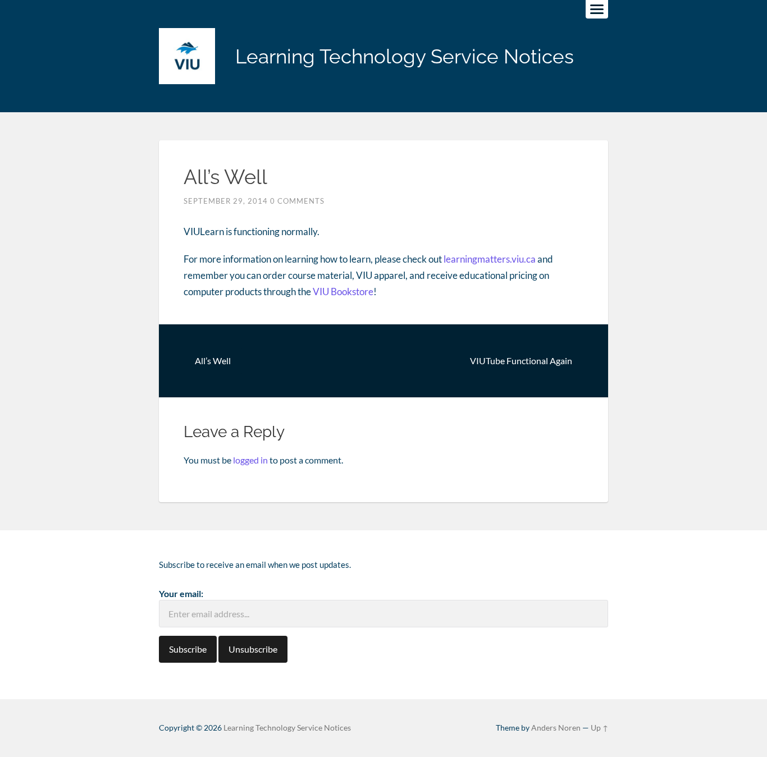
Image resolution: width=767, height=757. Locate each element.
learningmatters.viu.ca (490, 259)
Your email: (181, 593)
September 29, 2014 (226, 200)
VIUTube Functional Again (521, 360)
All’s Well (213, 360)
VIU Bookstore (343, 291)
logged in (250, 460)
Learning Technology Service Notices (404, 56)
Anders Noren (556, 727)
